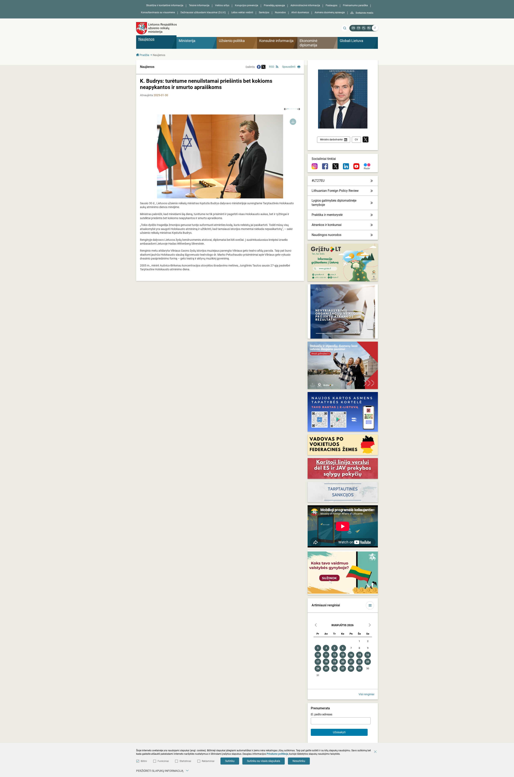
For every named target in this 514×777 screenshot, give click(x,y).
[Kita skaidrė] (298, 108)
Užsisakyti (339, 732)
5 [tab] (296, 109)
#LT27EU (318, 181)
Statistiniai (185, 761)
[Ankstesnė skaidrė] (285, 108)
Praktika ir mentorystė (327, 215)
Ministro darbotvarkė (331, 139)
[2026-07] (316, 625)
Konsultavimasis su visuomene (158, 12)
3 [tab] (292, 109)
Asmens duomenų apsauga (330, 12)
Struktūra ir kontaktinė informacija (164, 5)
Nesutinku (299, 761)
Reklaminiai (208, 761)
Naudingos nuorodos (326, 235)
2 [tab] (290, 109)
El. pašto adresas (321, 714)
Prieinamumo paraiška (355, 5)
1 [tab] (288, 109)
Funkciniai (163, 761)
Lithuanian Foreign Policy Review (335, 191)
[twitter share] (263, 67)
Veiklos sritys (222, 5)
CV (356, 139)
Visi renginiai (366, 694)
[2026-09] (369, 625)
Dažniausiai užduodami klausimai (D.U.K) (203, 12)
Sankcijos (264, 12)
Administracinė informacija (305, 5)
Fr (358, 28)
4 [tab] (294, 109)
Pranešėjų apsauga (274, 5)
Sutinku (230, 761)
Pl (363, 28)
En (353, 28)
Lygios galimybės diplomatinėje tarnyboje (334, 203)
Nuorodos (280, 12)
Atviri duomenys (300, 12)
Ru (368, 28)
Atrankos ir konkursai (327, 225)
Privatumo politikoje (277, 753)
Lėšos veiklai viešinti (242, 12)
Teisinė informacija (199, 5)
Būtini (144, 761)
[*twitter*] (365, 140)
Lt (375, 28)
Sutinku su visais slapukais (263, 761)
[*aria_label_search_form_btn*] (345, 28)
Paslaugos (331, 5)
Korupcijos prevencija (246, 5)
